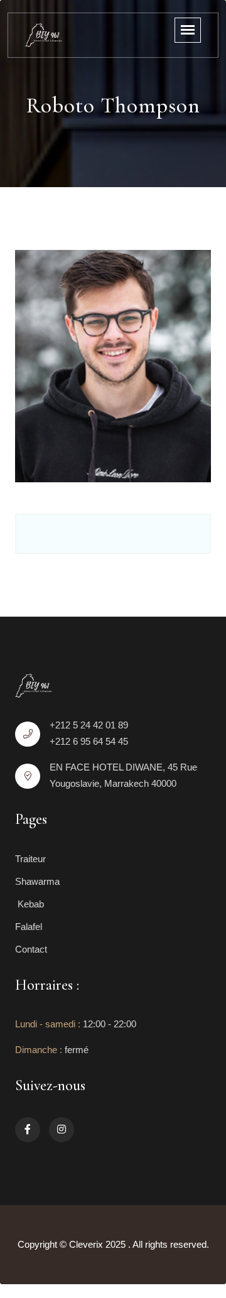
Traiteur (30, 858)
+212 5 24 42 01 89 (89, 725)
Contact (31, 949)
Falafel (28, 926)
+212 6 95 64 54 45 (89, 741)
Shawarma (37, 881)
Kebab (29, 904)
